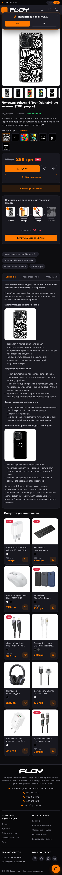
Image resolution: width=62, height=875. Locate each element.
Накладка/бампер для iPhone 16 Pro (20, 254)
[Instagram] (34, 858)
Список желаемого (41, 825)
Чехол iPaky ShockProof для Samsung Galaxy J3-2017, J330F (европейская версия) (45, 597)
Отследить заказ (40, 834)
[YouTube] (54, 858)
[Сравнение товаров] (53, 168)
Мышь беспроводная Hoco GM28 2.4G (16, 596)
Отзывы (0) (52, 276)
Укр (49, 2)
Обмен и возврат (10, 833)
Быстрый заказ (33, 177)
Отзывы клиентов (10, 837)
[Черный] (35, 554)
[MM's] (24, 137)
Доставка (6, 828)
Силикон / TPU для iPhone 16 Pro (19, 260)
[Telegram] (48, 858)
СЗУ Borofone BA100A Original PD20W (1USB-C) (17, 549)
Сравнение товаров (41, 830)
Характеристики (31, 276)
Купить (24, 168)
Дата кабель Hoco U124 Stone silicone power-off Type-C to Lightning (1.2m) (43, 644)
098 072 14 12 (32, 797)
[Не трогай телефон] (43, 137)
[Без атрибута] (35, 697)
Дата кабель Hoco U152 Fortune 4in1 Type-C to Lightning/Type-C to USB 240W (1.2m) (43, 740)
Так (17, 23)
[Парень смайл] (34, 137)
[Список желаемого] (49, 10)
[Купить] (25, 559)
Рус (56, 2)
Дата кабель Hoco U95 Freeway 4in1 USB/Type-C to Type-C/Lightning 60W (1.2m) (16, 644)
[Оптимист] (6, 137)
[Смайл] (15, 137)
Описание (11, 276)
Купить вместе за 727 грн (31, 238)
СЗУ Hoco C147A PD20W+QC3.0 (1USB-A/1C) (17, 740)
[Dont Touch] (6, 147)
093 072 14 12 (32, 801)
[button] (7, 93)
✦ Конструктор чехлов (31, 188)
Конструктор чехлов (42, 839)
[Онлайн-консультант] (56, 869)
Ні (44, 23)
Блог (4, 842)
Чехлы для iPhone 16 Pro (15, 266)
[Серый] (38, 649)
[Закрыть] (57, 15)
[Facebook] (41, 858)
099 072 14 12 (11, 2)
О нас (4, 824)
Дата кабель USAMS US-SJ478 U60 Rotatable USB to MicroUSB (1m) (44, 692)
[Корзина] (57, 10)
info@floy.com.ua (33, 805)
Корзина (36, 821)
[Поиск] (42, 10)
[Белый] (7, 554)
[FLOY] (19, 10)
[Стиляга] (52, 137)
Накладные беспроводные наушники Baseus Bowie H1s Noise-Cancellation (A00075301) (14, 692)
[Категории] (4, 10)
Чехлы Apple (37, 266)
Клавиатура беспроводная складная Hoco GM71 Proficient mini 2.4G (44, 549)
